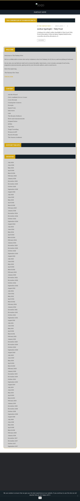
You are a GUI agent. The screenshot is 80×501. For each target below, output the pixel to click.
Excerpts (10, 105)
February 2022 (12, 304)
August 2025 (11, 192)
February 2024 (12, 240)
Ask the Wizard (13, 94)
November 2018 (13, 409)
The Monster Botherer (15, 116)
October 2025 (12, 186)
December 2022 (13, 277)
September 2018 (13, 414)
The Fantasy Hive (45, 26)
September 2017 (13, 446)
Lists (9, 113)
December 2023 (13, 245)
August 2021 (11, 320)
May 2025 (11, 200)
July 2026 (11, 162)
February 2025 (12, 208)
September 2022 (13, 285)
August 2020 (11, 352)
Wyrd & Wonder (13, 135)
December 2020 (13, 342)
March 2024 (11, 237)
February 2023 (12, 272)
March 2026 (11, 173)
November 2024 (13, 216)
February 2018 (12, 433)
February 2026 (12, 176)
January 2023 (12, 275)
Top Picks (11, 127)
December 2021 (12, 310)
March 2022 (11, 302)
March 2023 (11, 269)
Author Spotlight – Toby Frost (50, 29)
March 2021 (11, 334)
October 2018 (12, 411)
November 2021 (13, 312)
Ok (40, 498)
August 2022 (11, 288)
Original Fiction (12, 121)
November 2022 (13, 280)
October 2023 (12, 251)
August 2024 (11, 224)
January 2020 (12, 371)
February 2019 (12, 401)
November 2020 (13, 344)
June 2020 (11, 358)
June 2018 (11, 422)
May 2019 (11, 393)
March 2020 (11, 366)
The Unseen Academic (15, 137)
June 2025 (11, 197)
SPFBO (10, 124)
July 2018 (11, 419)
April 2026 (11, 170)
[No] (78, 496)
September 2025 (13, 189)
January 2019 (12, 403)
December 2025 (13, 181)
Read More (41, 40)
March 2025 (11, 205)
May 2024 (11, 232)
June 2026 (11, 165)
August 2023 (11, 256)
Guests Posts (12, 108)
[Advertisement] (40, 471)
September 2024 (13, 221)
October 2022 (12, 283)
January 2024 (12, 243)
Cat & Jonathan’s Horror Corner (17, 97)
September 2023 (13, 253)
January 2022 (12, 307)
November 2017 (13, 441)
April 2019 (11, 395)
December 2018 (12, 406)
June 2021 (11, 326)
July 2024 (11, 227)
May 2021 (11, 328)
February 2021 (12, 336)
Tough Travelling (13, 129)
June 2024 (11, 229)
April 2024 (11, 235)
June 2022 (11, 293)
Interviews (11, 110)
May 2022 (11, 296)
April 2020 (11, 363)
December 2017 (12, 438)
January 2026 (12, 178)
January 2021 (12, 339)
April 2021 (11, 331)
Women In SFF (12, 132)
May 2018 (11, 425)
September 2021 (13, 318)
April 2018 (11, 427)
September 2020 (13, 350)
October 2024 (12, 218)
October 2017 (12, 443)
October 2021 (12, 315)
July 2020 (11, 355)
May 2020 (11, 360)
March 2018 (11, 430)
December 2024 (13, 213)
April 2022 (11, 299)
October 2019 (12, 379)
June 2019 (11, 390)
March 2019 (11, 398)
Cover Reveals (12, 100)
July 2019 (11, 387)
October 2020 (12, 347)
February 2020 (12, 368)
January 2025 (12, 211)
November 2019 (13, 376)
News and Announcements (16, 119)
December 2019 (12, 374)
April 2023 (11, 267)
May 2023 (11, 264)
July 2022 (11, 291)
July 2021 (10, 323)
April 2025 (11, 202)
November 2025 (13, 184)
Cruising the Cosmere (14, 102)
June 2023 (11, 261)
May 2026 (11, 168)
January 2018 (12, 435)
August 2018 (11, 417)
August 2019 (11, 384)
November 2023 (13, 248)
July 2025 (11, 194)
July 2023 (11, 259)
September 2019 (13, 382)
